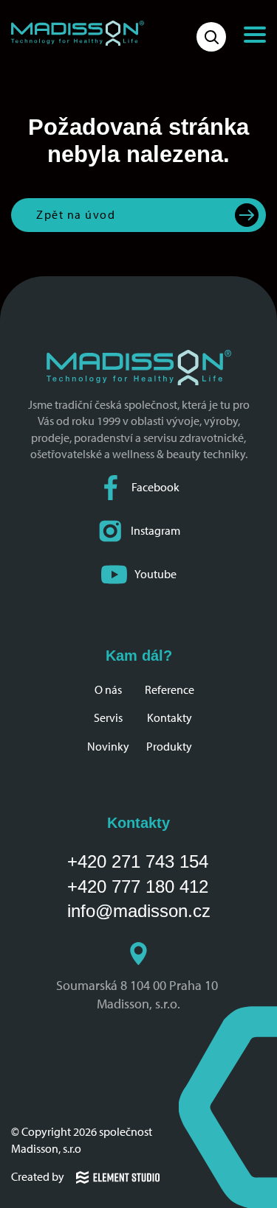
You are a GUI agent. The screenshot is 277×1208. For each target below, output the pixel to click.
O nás (108, 690)
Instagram (155, 531)
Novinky (108, 747)
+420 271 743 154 (137, 861)
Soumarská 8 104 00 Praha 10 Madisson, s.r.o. (138, 994)
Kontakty (169, 718)
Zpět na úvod (75, 215)
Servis (108, 718)
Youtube (155, 574)
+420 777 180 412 (137, 886)
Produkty (169, 747)
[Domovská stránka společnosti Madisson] (77, 33)
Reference (169, 690)
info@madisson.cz (139, 911)
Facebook (155, 487)
